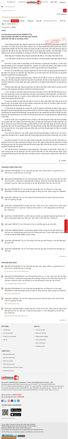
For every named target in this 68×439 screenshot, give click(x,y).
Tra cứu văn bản (40, 330)
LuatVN (63, 160)
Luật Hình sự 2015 (38, 432)
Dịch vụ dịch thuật (41, 339)
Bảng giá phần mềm (8, 354)
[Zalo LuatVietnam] (6, 401)
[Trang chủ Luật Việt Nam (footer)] (34, 377)
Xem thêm (63, 320)
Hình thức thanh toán (9, 357)
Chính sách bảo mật (8, 364)
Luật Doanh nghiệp (18, 432)
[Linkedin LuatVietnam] (18, 401)
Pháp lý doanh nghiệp (42, 336)
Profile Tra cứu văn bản (9, 336)
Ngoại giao (8, 293)
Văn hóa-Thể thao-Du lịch (21, 271)
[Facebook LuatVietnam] (2, 401)
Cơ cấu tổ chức (9, 271)
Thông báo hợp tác (8, 370)
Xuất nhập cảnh (15, 293)
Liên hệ (5, 339)
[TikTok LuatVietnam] (12, 401)
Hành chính (24, 316)
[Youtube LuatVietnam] (9, 401)
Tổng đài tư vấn (40, 346)
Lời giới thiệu (6, 330)
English (55, 2)
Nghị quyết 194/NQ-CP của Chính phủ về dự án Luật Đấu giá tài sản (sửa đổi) (30, 224)
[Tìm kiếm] (65, 10)
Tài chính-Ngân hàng (10, 283)
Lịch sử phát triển (8, 333)
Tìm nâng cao (62, 14)
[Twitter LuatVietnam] (15, 401)
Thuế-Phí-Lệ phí (21, 283)
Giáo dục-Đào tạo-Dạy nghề (12, 316)
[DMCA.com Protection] (19, 436)
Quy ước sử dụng (8, 361)
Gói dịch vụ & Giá (43, 2)
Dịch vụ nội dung (40, 343)
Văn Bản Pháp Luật (6, 432)
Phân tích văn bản (41, 333)
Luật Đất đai (28, 432)
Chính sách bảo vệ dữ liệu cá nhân (13, 367)
